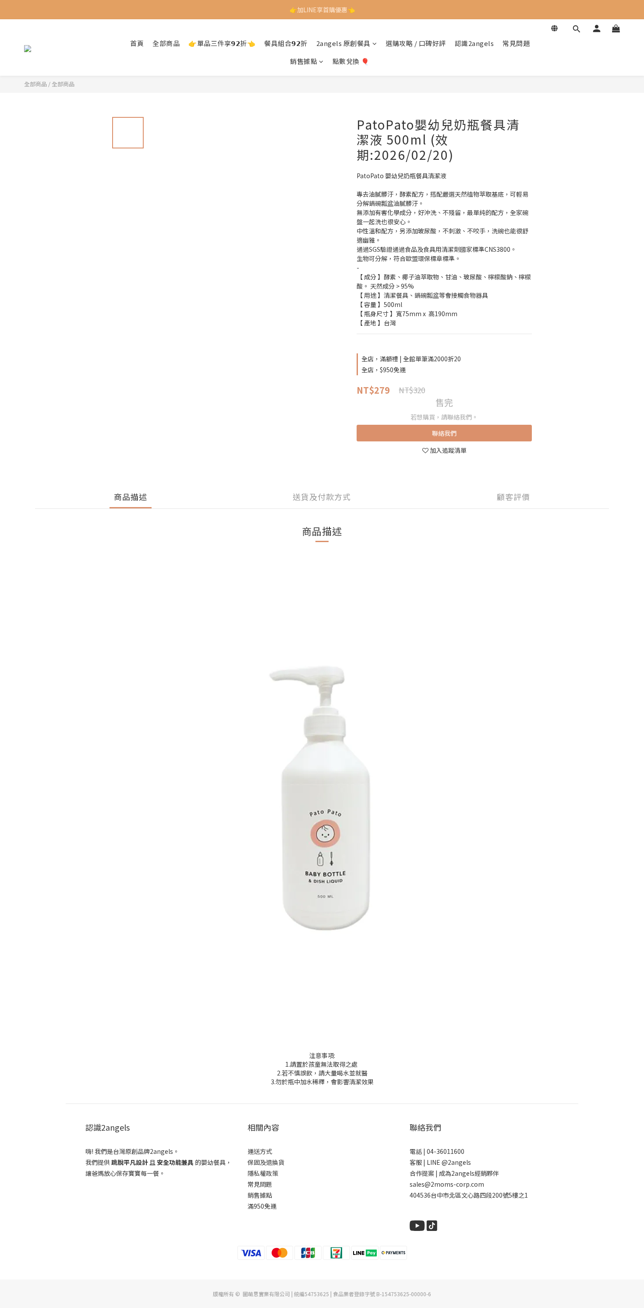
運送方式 (260, 1151)
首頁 (137, 43)
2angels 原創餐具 (343, 43)
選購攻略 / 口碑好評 (416, 43)
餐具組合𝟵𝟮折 (286, 43)
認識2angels (474, 43)
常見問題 (516, 43)
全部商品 (166, 43)
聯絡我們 (444, 433)
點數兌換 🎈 (351, 61)
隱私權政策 (263, 1173)
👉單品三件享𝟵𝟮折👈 (221, 43)
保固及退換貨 (266, 1162)
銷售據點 (303, 61)
